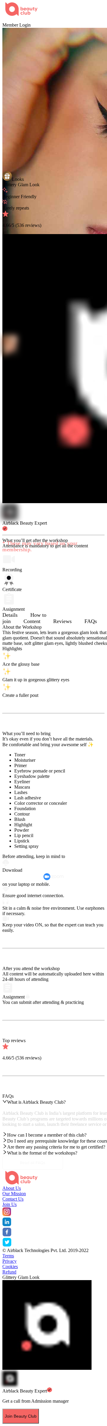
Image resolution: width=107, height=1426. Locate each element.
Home (8, 19)
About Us (11, 1188)
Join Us (9, 1204)
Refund (9, 1271)
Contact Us (12, 1198)
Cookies (10, 1266)
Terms (8, 1255)
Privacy (9, 1261)
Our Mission (14, 1193)
